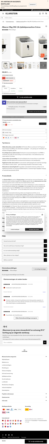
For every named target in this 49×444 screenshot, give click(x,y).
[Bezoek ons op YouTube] (9, 435)
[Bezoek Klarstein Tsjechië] (3, 423)
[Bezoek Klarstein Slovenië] (8, 426)
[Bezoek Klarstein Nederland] (3, 426)
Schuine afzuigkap (6, 370)
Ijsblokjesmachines (20, 21)
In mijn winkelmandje (25, 97)
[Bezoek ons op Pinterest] (12, 435)
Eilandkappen (5, 367)
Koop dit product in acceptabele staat (12, 120)
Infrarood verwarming (7, 373)
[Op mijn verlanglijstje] (46, 26)
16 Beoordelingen (12, 29)
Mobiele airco (5, 362)
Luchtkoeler (5, 381)
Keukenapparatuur (10, 21)
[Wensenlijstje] (43, 13)
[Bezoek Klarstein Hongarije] (5, 423)
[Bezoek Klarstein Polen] (8, 423)
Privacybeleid (34, 420)
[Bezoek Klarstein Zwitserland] (8, 420)
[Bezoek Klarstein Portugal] (5, 426)
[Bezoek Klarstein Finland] (18, 423)
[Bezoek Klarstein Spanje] (15, 420)
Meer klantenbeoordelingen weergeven (26, 318)
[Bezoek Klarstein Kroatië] (10, 423)
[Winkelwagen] (46, 13)
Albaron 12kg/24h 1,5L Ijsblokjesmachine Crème (34, 21)
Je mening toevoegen (40, 269)
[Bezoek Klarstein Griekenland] (10, 426)
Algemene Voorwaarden (13, 437)
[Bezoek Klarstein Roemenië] (13, 423)
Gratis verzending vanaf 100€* (40, 10)
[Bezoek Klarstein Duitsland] (3, 420)
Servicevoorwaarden (43, 420)
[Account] (40, 13)
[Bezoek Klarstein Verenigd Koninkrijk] (18, 420)
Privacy (4, 437)
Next (45, 46)
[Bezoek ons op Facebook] (6, 435)
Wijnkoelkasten (5, 359)
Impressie (23, 437)
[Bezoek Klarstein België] (20, 423)
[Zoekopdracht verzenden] (2, 17)
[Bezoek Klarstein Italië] (13, 420)
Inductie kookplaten (6, 387)
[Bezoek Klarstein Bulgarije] (15, 423)
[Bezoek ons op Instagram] (3, 435)
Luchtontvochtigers (6, 365)
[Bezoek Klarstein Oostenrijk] (5, 420)
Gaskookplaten (5, 390)
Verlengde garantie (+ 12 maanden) (16, 106)
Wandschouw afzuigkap (8, 384)
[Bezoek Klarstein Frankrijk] (10, 420)
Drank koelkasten (6, 379)
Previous (4, 46)
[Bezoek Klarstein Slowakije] (20, 420)
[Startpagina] (4, 21)
